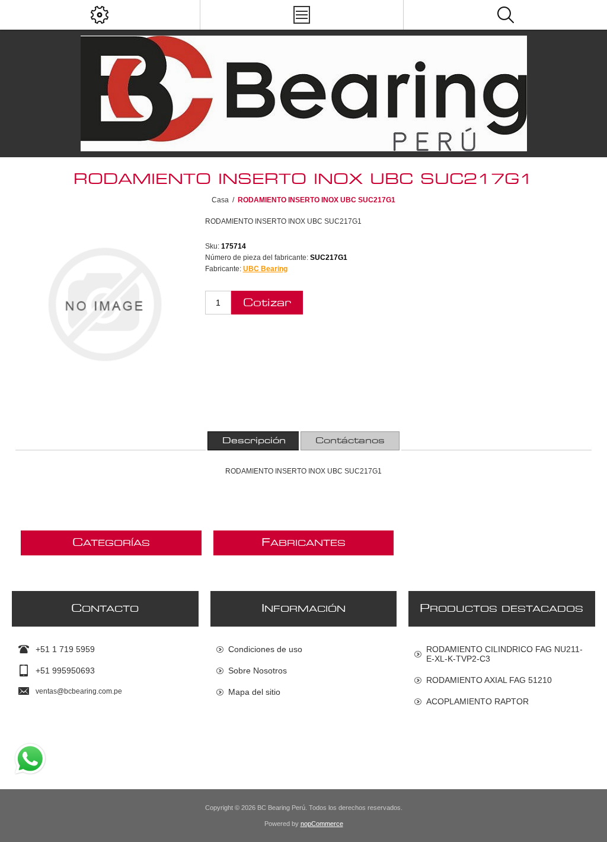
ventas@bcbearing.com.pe (79, 691)
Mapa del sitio (254, 692)
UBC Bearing (265, 269)
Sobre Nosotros (257, 670)
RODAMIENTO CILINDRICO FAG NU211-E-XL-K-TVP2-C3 (504, 653)
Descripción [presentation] (254, 441)
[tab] (254, 440)
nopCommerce (322, 823)
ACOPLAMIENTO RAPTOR (477, 701)
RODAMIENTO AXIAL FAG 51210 (489, 680)
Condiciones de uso (265, 649)
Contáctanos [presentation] (350, 441)
